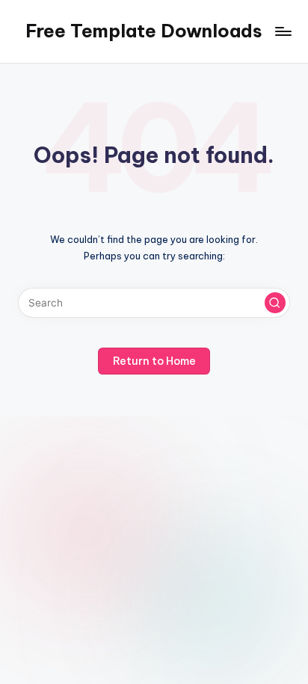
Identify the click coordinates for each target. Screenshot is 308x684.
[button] (275, 302)
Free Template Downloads (143, 30)
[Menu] (282, 31)
